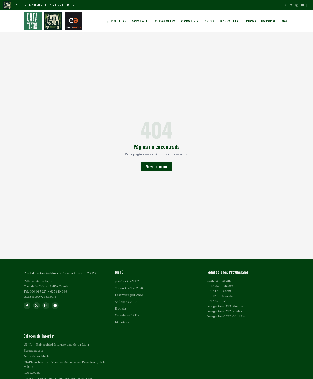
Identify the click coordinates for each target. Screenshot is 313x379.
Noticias (209, 21)
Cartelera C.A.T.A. (229, 21)
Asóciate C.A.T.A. (190, 21)
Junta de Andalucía (36, 356)
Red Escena (32, 373)
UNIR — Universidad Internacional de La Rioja (56, 344)
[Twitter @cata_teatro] (36, 305)
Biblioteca (250, 21)
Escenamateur (34, 350)
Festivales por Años (164, 21)
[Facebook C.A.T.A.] (285, 5)
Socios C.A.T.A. (140, 21)
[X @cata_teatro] (291, 5)
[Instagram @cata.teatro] (296, 5)
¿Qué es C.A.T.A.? (116, 21)
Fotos (284, 21)
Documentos (268, 21)
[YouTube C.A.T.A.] (302, 5)
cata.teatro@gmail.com (40, 297)
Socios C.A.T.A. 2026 (129, 288)
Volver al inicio (156, 166)
